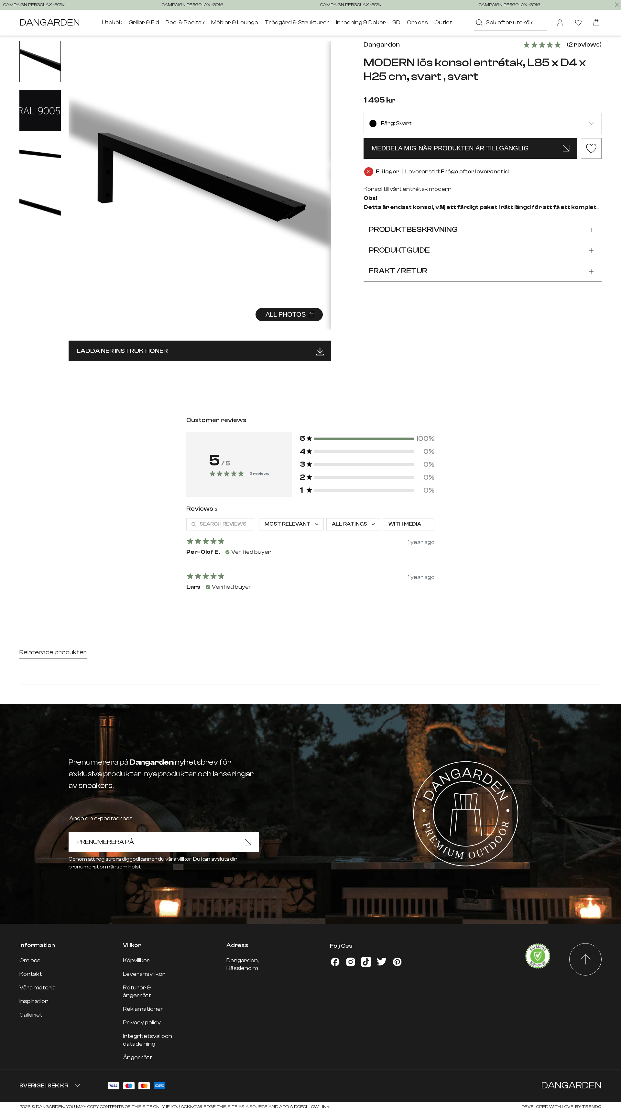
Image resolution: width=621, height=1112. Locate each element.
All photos (286, 314)
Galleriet (30, 1014)
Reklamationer (143, 1009)
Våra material (38, 987)
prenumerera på (105, 841)
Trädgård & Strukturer (297, 22)
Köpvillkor (136, 960)
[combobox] (510, 22)
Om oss (417, 22)
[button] (318, 178)
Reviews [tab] (201, 508)
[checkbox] (408, 524)
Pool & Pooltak (185, 22)
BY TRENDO (588, 1106)
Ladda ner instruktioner (122, 350)
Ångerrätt (137, 1057)
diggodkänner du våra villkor (156, 859)
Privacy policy (142, 1022)
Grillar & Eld (144, 22)
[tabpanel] (310, 557)
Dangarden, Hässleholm (242, 964)
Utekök (112, 22)
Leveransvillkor (144, 974)
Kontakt (30, 974)
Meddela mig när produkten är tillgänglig (450, 148)
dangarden (49, 22)
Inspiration (34, 1001)
